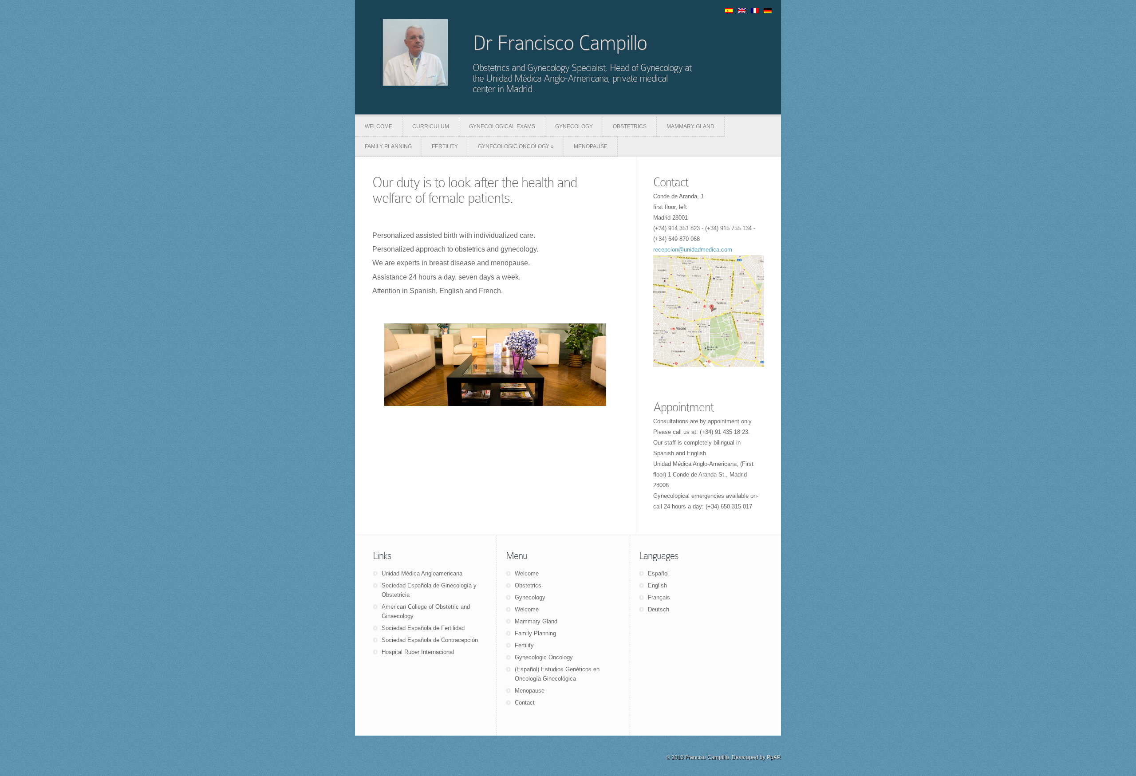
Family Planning (535, 633)
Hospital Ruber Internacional (418, 652)
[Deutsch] (769, 11)
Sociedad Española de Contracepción (430, 640)
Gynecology (530, 597)
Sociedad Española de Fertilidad (423, 628)
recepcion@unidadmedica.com (692, 249)
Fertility (524, 645)
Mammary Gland (536, 621)
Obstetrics (528, 585)
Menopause (529, 690)
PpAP (773, 757)
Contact (670, 182)
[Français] (756, 11)
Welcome (527, 573)
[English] (743, 11)
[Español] (730, 11)
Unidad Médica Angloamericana (422, 573)
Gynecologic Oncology (544, 657)
